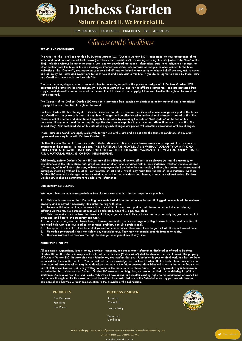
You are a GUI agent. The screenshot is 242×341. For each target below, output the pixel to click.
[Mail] (201, 9)
